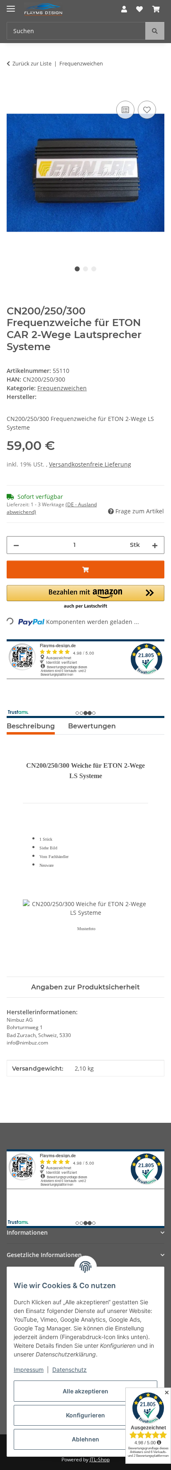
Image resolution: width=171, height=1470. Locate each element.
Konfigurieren (85, 1415)
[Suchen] (154, 31)
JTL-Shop (100, 1459)
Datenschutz (69, 1369)
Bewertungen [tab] (92, 726)
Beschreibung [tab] (31, 726)
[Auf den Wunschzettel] (147, 110)
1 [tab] (77, 268)
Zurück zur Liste (31, 63)
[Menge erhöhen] (155, 545)
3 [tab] (93, 268)
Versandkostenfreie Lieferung (90, 464)
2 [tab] (85, 268)
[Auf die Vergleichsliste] (125, 110)
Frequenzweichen (62, 388)
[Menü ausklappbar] (11, 5)
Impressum (29, 1369)
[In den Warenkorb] (13, 89)
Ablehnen (85, 1439)
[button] (124, 9)
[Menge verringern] (16, 545)
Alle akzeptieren (85, 1391)
